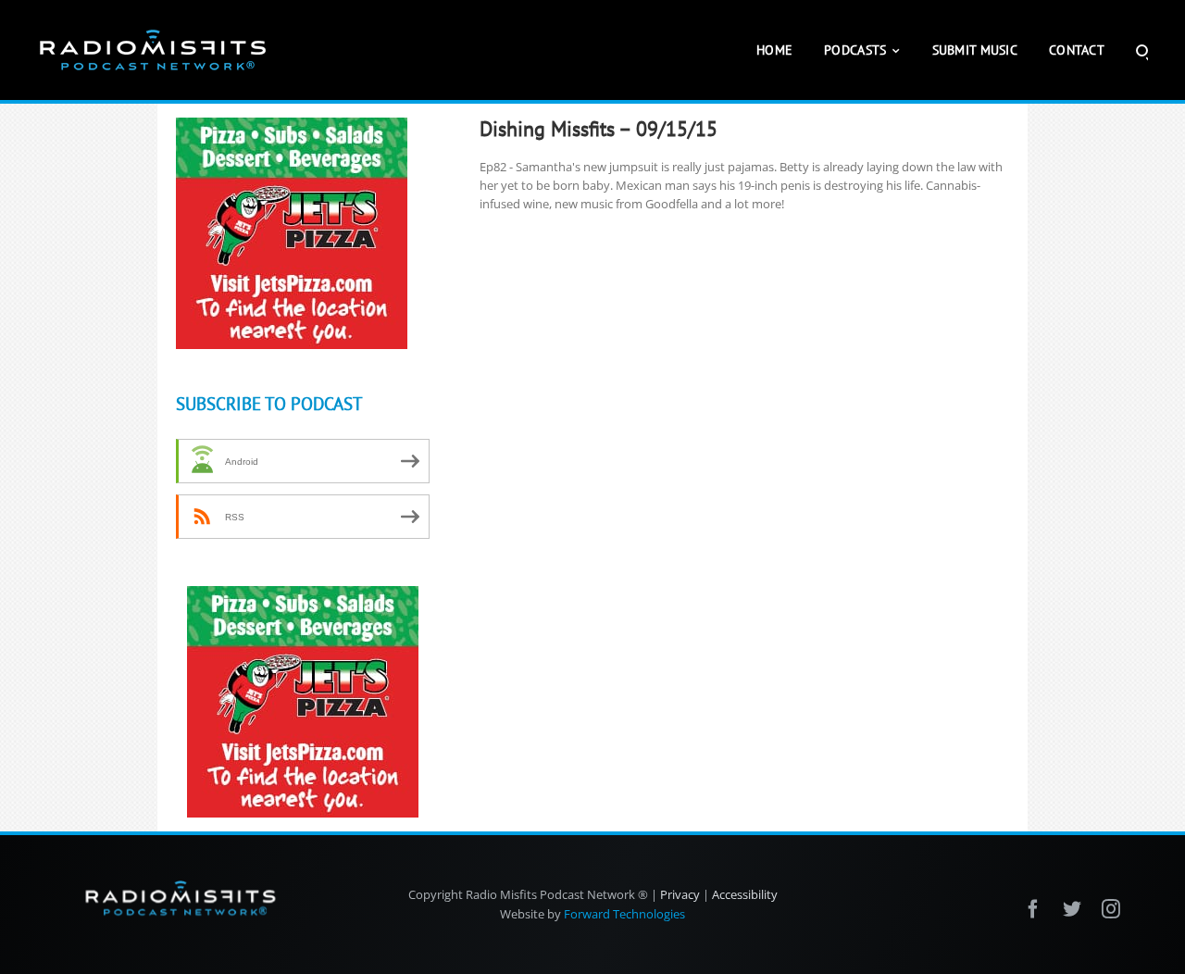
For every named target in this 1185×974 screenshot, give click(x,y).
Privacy (680, 894)
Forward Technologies (624, 913)
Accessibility (745, 894)
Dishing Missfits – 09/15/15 (598, 129)
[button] (1142, 50)
